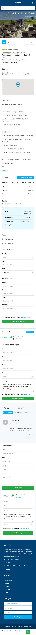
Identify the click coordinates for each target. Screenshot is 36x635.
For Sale (10, 49)
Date (3, 261)
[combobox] (18, 257)
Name (4, 282)
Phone (4, 290)
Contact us (7, 569)
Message (5, 304)
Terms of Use (26, 317)
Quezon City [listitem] (8, 580)
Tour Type (5, 254)
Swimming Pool (8, 243)
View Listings (30, 332)
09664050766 (19, 339)
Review (4, 474)
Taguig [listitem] (7, 586)
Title (3, 458)
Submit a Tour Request (18, 321)
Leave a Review (7, 412)
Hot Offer (15, 49)
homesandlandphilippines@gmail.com (16, 565)
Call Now (8, 562)
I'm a (3, 373)
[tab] (4, 42)
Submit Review (18, 488)
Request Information (18, 398)
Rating (4, 466)
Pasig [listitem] (6, 592)
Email (3, 297)
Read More (5, 170)
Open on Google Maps (26, 177)
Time (3, 268)
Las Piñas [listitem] (7, 589)
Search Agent (18, 617)
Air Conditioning (8, 239)
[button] (27, 42)
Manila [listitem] (7, 583)
